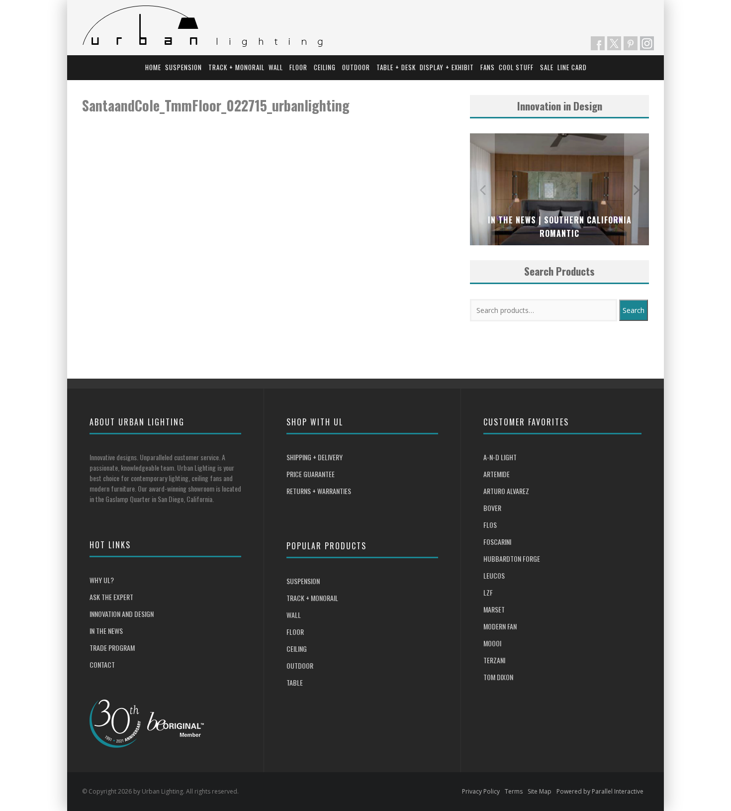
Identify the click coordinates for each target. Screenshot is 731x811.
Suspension (183, 67)
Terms (514, 791)
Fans (487, 67)
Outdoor (356, 67)
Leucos (494, 575)
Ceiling (325, 67)
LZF (488, 592)
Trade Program (112, 647)
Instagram (647, 43)
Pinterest (631, 43)
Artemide (496, 474)
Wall (276, 67)
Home (153, 67)
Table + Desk (396, 67)
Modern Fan (500, 626)
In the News (106, 630)
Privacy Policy (481, 791)
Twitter (614, 43)
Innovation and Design (122, 613)
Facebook (598, 43)
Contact (102, 664)
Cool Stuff (516, 67)
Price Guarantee (310, 474)
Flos (490, 524)
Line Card (572, 67)
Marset (494, 609)
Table (294, 682)
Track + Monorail (236, 67)
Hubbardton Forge (511, 558)
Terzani (494, 660)
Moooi (492, 643)
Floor (298, 67)
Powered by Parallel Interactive (599, 791)
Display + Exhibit (447, 67)
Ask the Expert (111, 597)
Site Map (539, 791)
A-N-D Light (500, 457)
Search (633, 310)
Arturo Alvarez (506, 491)
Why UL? (102, 580)
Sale (546, 67)
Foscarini (497, 541)
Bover (492, 508)
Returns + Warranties (318, 491)
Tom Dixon (498, 677)
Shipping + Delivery (314, 457)
